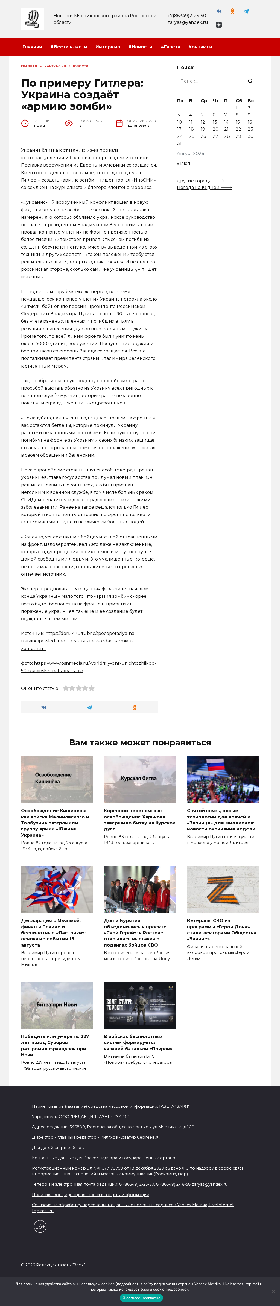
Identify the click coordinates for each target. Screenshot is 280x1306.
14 (226, 122)
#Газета (170, 46)
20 (215, 129)
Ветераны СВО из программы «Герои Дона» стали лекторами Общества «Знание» (221, 929)
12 (203, 122)
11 (190, 122)
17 (179, 129)
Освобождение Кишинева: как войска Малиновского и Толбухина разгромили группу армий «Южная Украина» (55, 823)
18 (191, 129)
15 (238, 122)
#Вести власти (68, 46)
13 (215, 122)
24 (180, 136)
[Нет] (273, 1291)
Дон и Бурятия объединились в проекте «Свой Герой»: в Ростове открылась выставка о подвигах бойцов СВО (135, 933)
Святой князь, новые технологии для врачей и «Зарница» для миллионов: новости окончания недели (221, 820)
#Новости (140, 46)
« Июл (183, 163)
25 (191, 136)
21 (226, 129)
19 (203, 129)
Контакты (200, 46)
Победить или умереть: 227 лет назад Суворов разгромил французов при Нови (55, 1045)
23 (250, 129)
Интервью (107, 46)
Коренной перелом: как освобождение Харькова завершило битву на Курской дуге (140, 820)
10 (179, 122)
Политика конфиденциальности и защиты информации (90, 1194)
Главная (32, 46)
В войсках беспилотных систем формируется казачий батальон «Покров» (138, 1042)
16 (250, 122)
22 (238, 129)
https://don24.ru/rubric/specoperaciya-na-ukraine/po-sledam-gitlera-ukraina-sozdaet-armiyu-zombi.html (78, 641)
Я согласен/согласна (141, 1298)
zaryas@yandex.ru (188, 22)
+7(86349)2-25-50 (187, 15)
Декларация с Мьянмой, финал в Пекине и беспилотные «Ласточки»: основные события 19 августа (53, 933)
